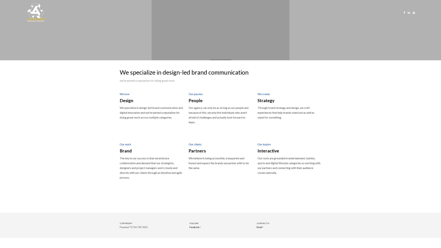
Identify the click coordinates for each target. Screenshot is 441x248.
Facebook (194, 227)
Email (259, 227)
